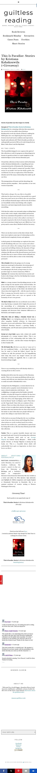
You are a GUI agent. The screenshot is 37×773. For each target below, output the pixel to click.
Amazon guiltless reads (18, 698)
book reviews (18, 32)
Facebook (18, 743)
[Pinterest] (18, 771)
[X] (11, 771)
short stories (18, 44)
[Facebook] (3, 771)
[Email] (26, 771)
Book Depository (19, 562)
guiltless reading (18, 16)
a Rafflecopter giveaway (18, 511)
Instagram (18, 748)
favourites (29, 36)
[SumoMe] (33, 771)
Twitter (18, 746)
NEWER (15, 670)
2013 (24, 69)
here (25, 531)
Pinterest (18, 745)
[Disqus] (18, 595)
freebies (25, 40)
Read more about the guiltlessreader (24, 691)
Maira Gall (28, 762)
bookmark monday (12, 36)
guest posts (13, 40)
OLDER (22, 670)
